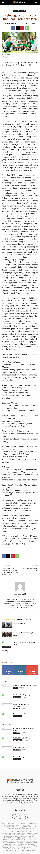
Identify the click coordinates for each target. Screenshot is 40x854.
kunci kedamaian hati (19, 623)
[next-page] (6, 651)
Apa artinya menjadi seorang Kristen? (25, 685)
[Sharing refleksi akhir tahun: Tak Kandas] (7, 731)
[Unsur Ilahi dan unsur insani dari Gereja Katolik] (7, 706)
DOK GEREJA (17, 708)
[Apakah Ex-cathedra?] (7, 749)
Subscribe (32, 666)
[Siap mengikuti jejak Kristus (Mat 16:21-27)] (7, 634)
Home (3, 7)
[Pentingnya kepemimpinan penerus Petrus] (7, 644)
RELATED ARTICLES (8, 619)
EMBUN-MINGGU (16, 7)
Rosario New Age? (19, 757)
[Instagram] (20, 816)
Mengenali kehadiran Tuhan (30, 569)
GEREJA (15, 687)
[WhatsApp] (27, 28)
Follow (20, 666)
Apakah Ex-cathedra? (20, 747)
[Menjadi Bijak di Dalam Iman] (7, 716)
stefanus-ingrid (11, 23)
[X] (18, 28)
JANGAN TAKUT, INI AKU (21, 738)
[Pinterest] (22, 28)
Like (8, 666)
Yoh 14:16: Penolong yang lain (22, 695)
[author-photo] (20, 591)
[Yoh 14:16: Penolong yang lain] (7, 697)
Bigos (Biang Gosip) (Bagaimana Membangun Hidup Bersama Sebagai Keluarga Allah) (10, 571)
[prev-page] (3, 651)
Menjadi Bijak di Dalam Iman (22, 714)
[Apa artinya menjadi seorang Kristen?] (7, 688)
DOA (8, 7)
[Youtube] (26, 816)
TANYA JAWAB (17, 697)
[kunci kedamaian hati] (7, 625)
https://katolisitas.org (20, 596)
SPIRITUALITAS (17, 740)
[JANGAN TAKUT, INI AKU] (7, 740)
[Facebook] (13, 28)
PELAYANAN (17, 732)
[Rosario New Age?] (7, 759)
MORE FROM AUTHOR (24, 619)
